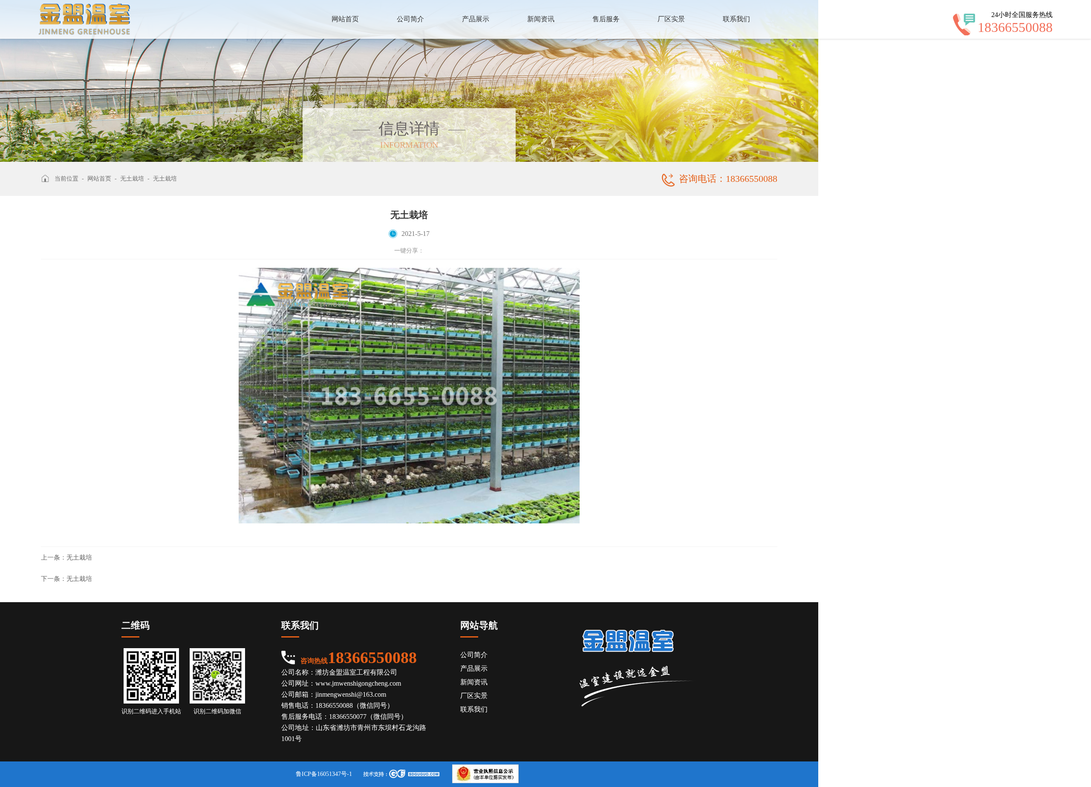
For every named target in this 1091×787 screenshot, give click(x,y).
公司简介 (410, 19)
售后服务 (606, 19)
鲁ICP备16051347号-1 (324, 774)
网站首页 (345, 19)
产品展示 (475, 19)
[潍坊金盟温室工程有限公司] (84, 19)
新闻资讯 (540, 19)
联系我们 (736, 19)
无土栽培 (66, 557)
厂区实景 (671, 19)
